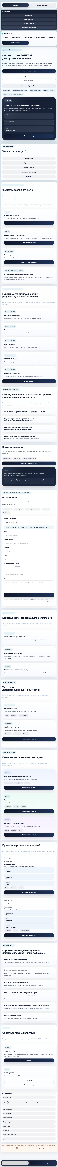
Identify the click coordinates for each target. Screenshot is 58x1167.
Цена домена (15, 1163)
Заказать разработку (29, 27)
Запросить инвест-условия (29, 262)
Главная (5, 37)
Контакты (6, 1130)
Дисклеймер (7, 1139)
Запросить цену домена (29, 71)
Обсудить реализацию (29, 242)
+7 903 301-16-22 (9, 1051)
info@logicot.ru (9, 1073)
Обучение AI (29, 176)
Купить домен (29, 15)
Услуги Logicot (7, 1122)
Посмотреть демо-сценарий (29, 744)
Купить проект (29, 19)
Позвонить (29, 1060)
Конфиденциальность (10, 1134)
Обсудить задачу (29, 381)
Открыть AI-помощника (29, 739)
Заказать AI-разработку (29, 86)
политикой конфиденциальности (31, 599)
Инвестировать (29, 23)
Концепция (6, 1126)
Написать (29, 1080)
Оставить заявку (15, 42)
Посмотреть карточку (29, 892)
